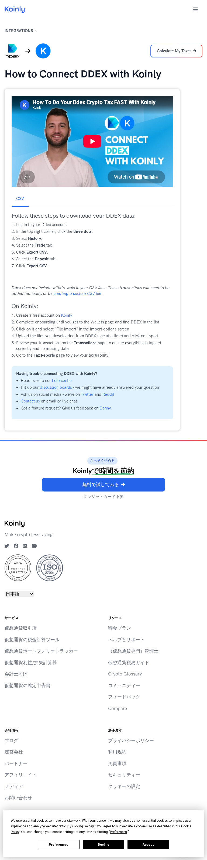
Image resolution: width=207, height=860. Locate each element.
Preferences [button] (118, 832)
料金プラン (119, 628)
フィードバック (124, 696)
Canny (105, 408)
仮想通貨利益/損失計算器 (31, 662)
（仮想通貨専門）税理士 (133, 651)
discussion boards (56, 387)
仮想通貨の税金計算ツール (32, 639)
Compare (117, 708)
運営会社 (14, 752)
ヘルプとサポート (126, 639)
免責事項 (117, 763)
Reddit (108, 394)
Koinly (66, 315)
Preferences (58, 845)
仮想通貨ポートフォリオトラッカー (41, 651)
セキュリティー (124, 774)
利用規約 (117, 752)
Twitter (87, 394)
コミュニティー (124, 685)
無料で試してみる (100, 484)
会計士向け (16, 674)
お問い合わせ (18, 797)
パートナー (16, 763)
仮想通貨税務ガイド (128, 662)
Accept (148, 845)
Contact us (30, 401)
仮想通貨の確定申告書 (27, 685)
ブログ (11, 740)
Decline (103, 845)
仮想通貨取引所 (21, 628)
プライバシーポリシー (131, 740)
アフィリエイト (21, 774)
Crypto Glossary (125, 674)
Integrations (19, 30)
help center (62, 380)
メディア (14, 786)
